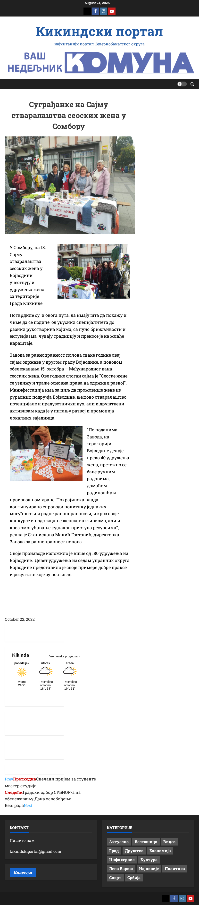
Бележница (146, 841)
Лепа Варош (121, 868)
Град (114, 850)
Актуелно (119, 841)
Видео (169, 841)
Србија (134, 877)
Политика (175, 868)
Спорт (115, 877)
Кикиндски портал (99, 30)
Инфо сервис (121, 859)
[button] (10, 84)
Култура (149, 859)
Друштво (134, 850)
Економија (160, 850)
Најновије (149, 868)
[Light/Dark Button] (182, 84)
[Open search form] (192, 84)
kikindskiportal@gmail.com (35, 851)
